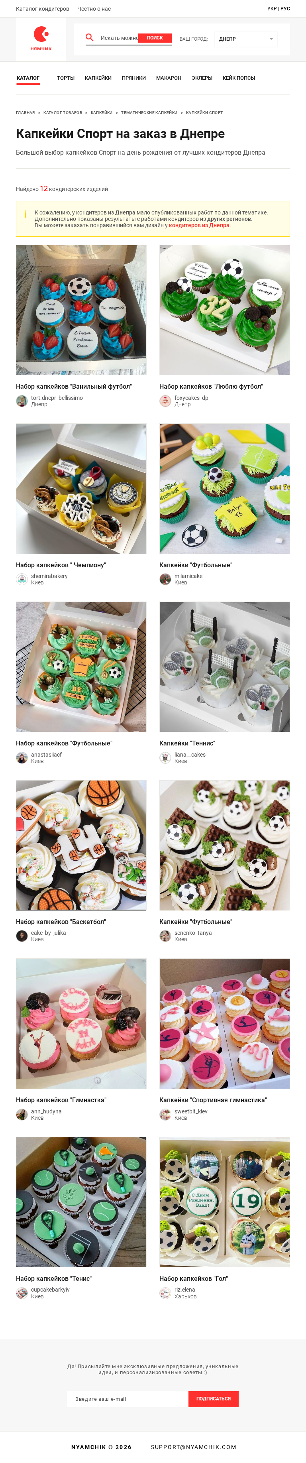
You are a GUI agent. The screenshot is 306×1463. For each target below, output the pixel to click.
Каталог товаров (62, 112)
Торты (66, 78)
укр (272, 9)
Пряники (134, 78)
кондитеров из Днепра (199, 225)
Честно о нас (94, 9)
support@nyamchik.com (193, 1447)
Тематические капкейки (149, 112)
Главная (25, 112)
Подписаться (213, 1399)
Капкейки (98, 78)
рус (285, 9)
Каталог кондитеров (42, 9)
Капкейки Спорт (204, 112)
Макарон (168, 78)
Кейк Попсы (239, 78)
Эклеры (202, 78)
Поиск (155, 38)
